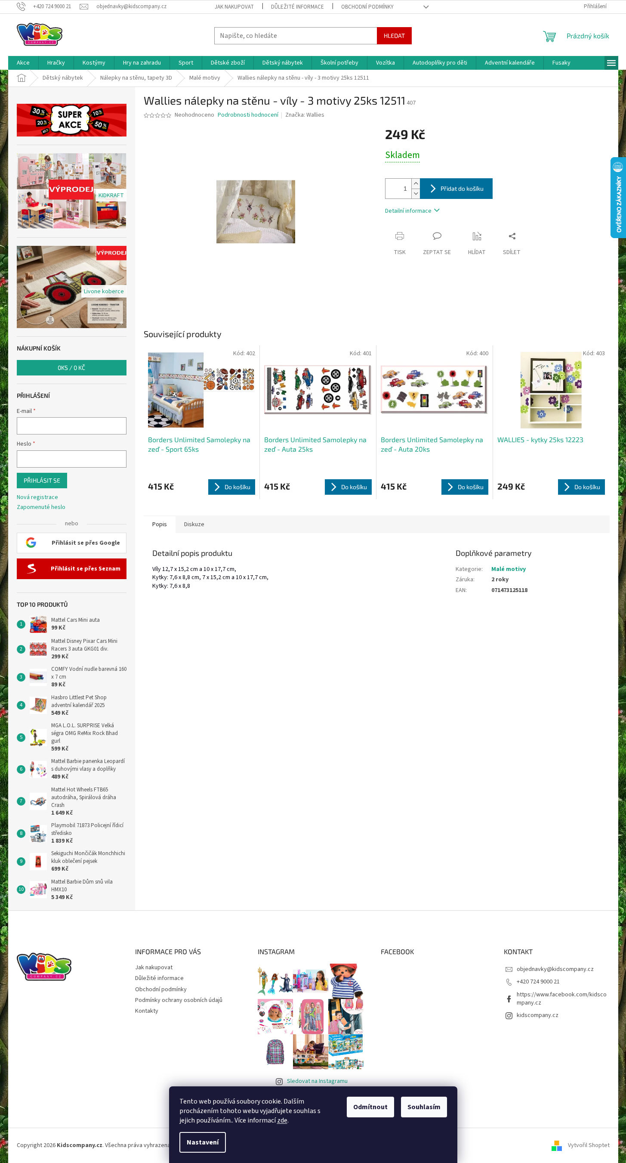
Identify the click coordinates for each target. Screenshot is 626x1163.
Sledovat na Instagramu (317, 1081)
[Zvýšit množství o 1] (415, 184)
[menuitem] (23, 63)
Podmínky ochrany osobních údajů (178, 1000)
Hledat (394, 35)
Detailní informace (408, 211)
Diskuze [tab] (194, 524)
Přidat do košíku (462, 188)
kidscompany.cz (537, 1015)
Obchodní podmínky (367, 7)
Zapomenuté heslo (41, 507)
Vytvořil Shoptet (589, 1145)
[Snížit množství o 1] (415, 193)
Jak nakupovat (234, 7)
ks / (71, 367)
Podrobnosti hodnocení (248, 115)
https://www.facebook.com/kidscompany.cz (562, 998)
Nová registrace (37, 497)
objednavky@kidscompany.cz (555, 969)
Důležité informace (297, 7)
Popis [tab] (159, 524)
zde (282, 1120)
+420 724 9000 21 (538, 981)
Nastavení (203, 1142)
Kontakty (146, 1011)
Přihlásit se (42, 480)
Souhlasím (424, 1107)
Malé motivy (508, 569)
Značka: (304, 115)
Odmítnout (370, 1107)
